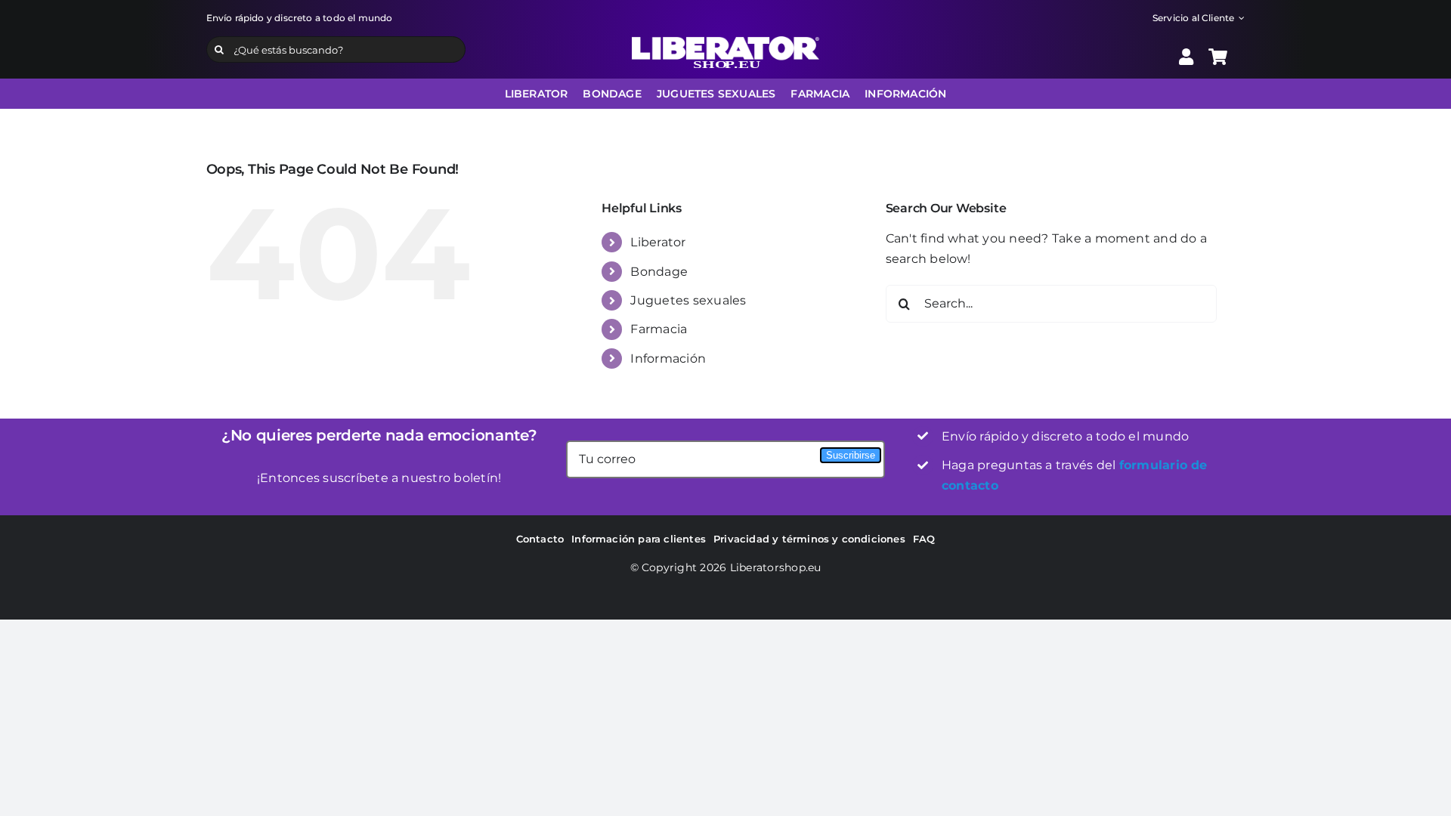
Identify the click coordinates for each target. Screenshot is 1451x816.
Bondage (659, 271)
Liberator (657, 242)
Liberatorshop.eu (775, 567)
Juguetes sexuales (688, 300)
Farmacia (658, 329)
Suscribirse (850, 455)
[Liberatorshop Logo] (725, 42)
